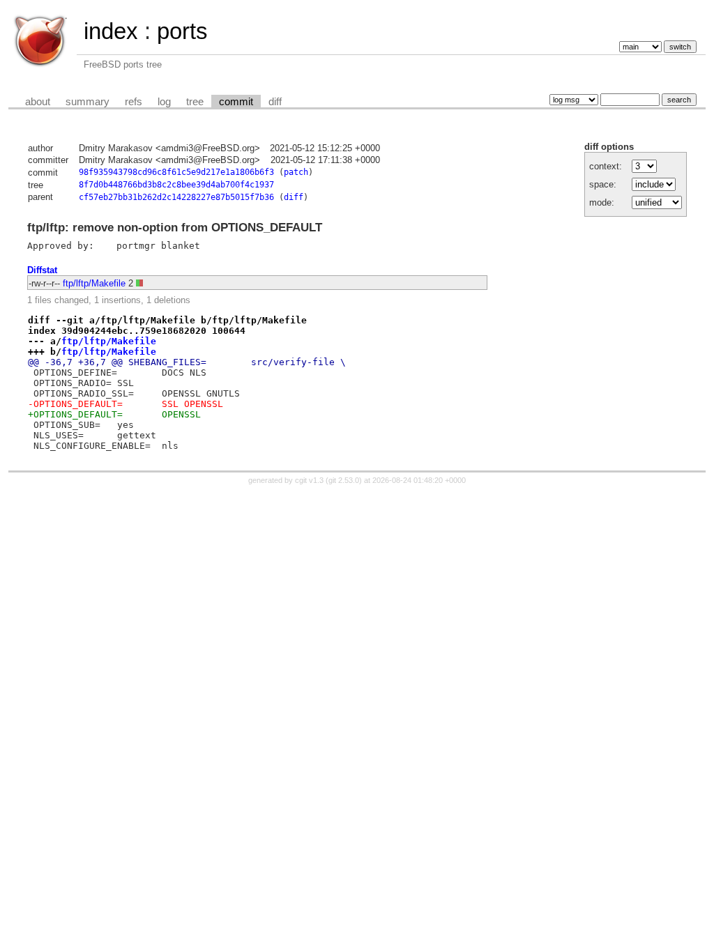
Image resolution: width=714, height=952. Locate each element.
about (37, 101)
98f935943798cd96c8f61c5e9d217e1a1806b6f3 (176, 172)
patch (296, 172)
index (111, 31)
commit (236, 101)
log (164, 101)
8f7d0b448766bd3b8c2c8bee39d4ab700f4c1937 (176, 185)
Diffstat (42, 270)
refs (133, 101)
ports (182, 31)
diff (275, 101)
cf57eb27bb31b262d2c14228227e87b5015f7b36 (176, 197)
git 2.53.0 (343, 480)
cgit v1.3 (309, 480)
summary (87, 101)
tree (195, 101)
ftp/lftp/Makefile (94, 283)
